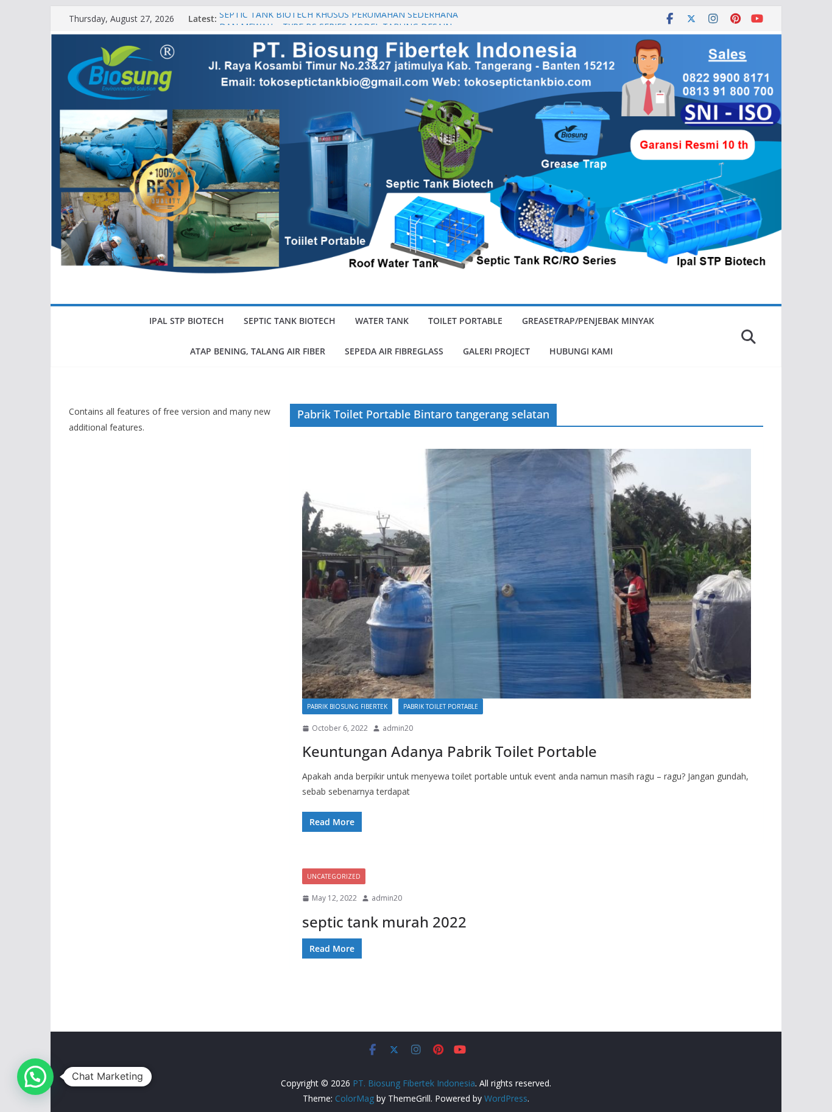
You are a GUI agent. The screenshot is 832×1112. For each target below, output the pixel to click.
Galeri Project (496, 351)
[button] (35, 1076)
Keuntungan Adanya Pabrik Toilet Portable (449, 751)
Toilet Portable (465, 320)
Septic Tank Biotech (290, 320)
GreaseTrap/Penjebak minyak (588, 320)
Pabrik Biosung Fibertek (347, 706)
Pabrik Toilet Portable (440, 706)
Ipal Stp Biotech (186, 320)
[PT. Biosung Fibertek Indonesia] (416, 39)
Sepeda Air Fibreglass (394, 351)
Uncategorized (334, 876)
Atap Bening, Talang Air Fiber (257, 351)
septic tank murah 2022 (384, 922)
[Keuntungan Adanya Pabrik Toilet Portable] (526, 574)
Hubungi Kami (581, 351)
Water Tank (382, 320)
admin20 (398, 728)
